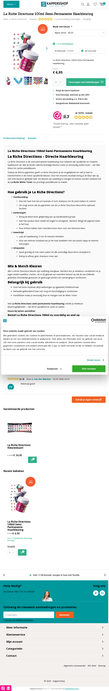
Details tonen (93, 360)
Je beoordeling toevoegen (68, 19)
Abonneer (64, 614)
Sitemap (102, 665)
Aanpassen (52, 368)
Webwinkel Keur (72, 688)
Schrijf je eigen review (87, 399)
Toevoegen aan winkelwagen (32, 460)
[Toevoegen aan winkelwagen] (22, 552)
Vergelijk (87, 19)
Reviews (32, 138)
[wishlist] (95, 4)
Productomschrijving (14, 138)
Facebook (95, 593)
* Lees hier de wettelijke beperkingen (18, 620)
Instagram (102, 593)
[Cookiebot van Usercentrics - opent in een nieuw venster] (93, 321)
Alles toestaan (89, 368)
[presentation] (44, 48)
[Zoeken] (82, 4)
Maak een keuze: (62, 26)
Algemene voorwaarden (75, 665)
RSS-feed (92, 665)
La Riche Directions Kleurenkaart (19, 446)
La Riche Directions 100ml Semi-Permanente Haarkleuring (19, 525)
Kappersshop (59, 681)
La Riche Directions (18, 19)
